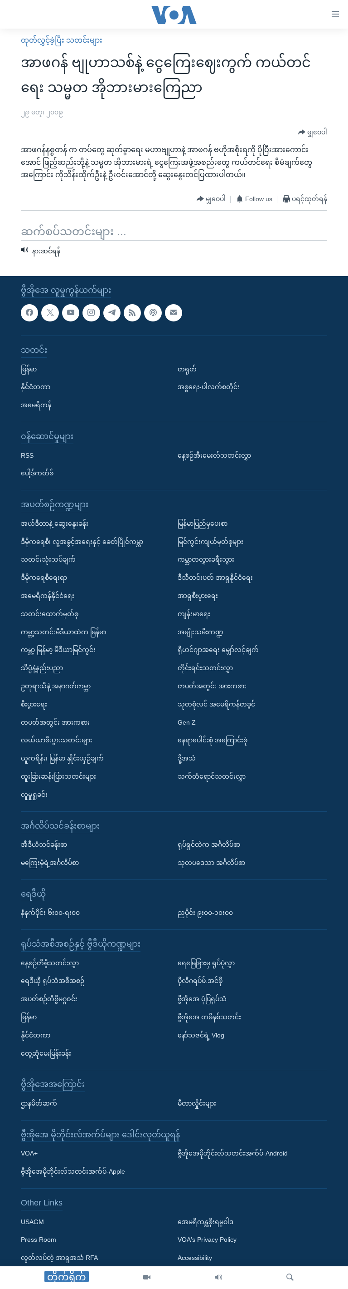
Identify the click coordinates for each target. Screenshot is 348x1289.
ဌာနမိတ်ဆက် (39, 1103)
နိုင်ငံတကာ (35, 386)
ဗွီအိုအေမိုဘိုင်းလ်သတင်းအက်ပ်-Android (233, 1153)
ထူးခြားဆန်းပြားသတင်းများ (58, 776)
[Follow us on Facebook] (29, 312)
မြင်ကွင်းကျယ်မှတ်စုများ (210, 541)
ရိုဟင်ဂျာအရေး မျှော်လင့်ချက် (218, 649)
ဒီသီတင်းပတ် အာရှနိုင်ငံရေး (215, 577)
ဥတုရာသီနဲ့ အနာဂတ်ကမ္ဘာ (56, 686)
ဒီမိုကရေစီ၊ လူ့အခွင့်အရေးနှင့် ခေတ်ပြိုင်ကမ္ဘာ (82, 541)
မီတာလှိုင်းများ (197, 1103)
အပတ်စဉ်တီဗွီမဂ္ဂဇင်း (49, 999)
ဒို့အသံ (187, 758)
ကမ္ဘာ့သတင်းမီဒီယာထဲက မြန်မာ (63, 631)
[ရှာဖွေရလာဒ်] (290, 1277)
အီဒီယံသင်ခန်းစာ (44, 844)
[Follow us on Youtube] (70, 312)
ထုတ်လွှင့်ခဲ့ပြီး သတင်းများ (61, 40)
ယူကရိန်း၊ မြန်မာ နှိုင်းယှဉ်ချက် (62, 758)
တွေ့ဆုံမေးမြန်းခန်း (46, 1053)
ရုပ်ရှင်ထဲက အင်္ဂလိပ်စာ (209, 844)
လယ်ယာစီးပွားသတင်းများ (56, 740)
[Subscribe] (173, 312)
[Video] (146, 1277)
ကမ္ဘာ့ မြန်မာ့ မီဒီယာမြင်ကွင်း (58, 649)
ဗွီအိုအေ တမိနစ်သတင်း (209, 1017)
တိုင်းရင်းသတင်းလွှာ (205, 668)
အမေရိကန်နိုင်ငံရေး (47, 595)
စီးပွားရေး (34, 704)
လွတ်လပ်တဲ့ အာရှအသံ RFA (59, 1257)
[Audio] (218, 1277)
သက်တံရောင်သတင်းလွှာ (212, 776)
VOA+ (29, 1153)
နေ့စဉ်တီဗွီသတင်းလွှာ (50, 962)
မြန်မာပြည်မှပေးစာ (202, 523)
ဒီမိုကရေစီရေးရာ (44, 577)
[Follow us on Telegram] (112, 312)
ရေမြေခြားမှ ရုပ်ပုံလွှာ (206, 962)
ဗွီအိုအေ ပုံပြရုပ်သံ (202, 999)
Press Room (38, 1239)
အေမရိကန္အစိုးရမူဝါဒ (205, 1221)
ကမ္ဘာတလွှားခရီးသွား (206, 559)
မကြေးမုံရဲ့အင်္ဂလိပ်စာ (50, 862)
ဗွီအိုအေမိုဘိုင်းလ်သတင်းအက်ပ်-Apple (73, 1171)
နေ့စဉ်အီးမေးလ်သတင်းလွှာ (214, 455)
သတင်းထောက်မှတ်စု (49, 613)
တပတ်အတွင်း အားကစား (55, 722)
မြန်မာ (29, 368)
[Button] (312, 132)
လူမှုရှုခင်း (34, 794)
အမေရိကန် (36, 405)
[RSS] (132, 312)
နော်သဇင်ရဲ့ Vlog (201, 1035)
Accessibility (195, 1257)
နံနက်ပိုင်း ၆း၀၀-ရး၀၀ (50, 912)
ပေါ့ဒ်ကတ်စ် (37, 473)
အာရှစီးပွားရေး (198, 595)
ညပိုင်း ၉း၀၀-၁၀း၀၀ (205, 912)
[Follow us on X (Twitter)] (49, 312)
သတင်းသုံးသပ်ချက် (48, 559)
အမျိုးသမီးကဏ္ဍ (200, 631)
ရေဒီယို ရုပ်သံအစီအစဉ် (52, 980)
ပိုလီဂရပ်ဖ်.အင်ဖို (200, 980)
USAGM (32, 1221)
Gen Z (187, 722)
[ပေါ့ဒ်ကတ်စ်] (152, 312)
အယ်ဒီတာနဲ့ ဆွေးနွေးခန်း (54, 523)
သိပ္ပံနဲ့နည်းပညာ (42, 668)
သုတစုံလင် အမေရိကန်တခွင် (216, 704)
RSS (27, 455)
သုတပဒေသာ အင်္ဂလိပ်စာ (211, 862)
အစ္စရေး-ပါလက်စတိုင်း (209, 386)
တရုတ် (187, 368)
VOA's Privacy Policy (207, 1239)
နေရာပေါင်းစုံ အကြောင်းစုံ (212, 740)
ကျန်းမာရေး (194, 613)
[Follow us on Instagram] (91, 312)
